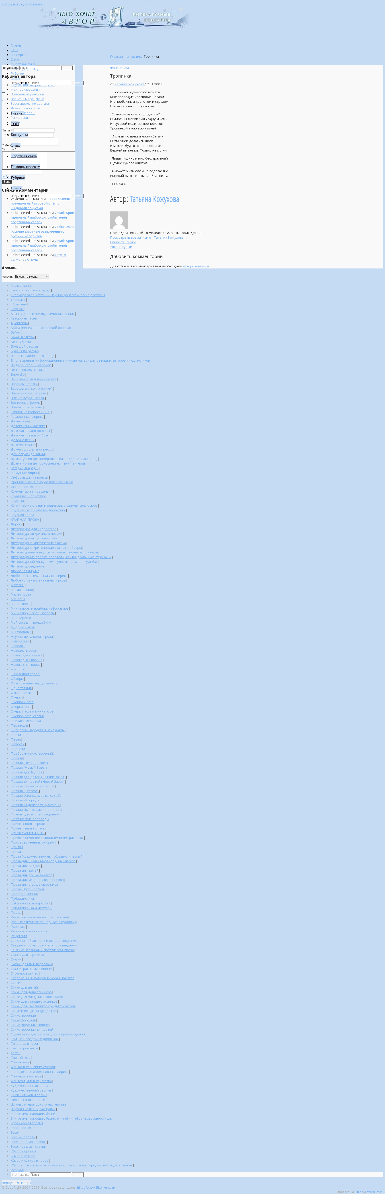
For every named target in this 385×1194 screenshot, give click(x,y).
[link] (15, 78)
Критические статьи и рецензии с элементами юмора (54, 505)
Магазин (17, 585)
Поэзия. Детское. (25, 790)
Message (9, 144)
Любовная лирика (25, 571)
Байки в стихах (23, 337)
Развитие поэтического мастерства (39, 917)
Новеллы (18, 645)
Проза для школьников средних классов (43, 861)
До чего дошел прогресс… (32, 449)
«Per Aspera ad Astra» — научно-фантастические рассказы (58, 295)
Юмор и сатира (23, 1155)
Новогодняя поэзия (26, 659)
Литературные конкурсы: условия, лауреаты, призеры (54, 552)
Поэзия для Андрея (26, 772)
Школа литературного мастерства (38, 1104)
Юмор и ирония (23, 1151)
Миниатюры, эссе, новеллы (33, 613)
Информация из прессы (30, 477)
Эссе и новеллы (23, 1137)
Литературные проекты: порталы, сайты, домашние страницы (61, 557)
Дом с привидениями (28, 454)
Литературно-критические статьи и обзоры (46, 547)
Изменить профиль (25, 108)
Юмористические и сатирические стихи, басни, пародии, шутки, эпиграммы (72, 1165)
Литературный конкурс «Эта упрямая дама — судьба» (54, 561)
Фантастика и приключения (33, 1067)
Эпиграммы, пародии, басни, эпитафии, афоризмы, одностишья (62, 1118)
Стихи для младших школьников (37, 996)
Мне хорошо (21, 617)
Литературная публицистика (34, 538)
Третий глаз (20, 1057)
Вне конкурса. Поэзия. (28, 393)
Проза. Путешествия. (28, 889)
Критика (17, 500)
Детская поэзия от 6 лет (30, 435)
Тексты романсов (25, 1048)
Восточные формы (26, 402)
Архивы (7, 276)
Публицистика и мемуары (31, 907)
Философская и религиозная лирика (39, 1071)
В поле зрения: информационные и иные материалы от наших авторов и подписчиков (80, 360)
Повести (18, 744)
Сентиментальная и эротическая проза (42, 950)
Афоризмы (19, 323)
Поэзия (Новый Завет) (29, 767)
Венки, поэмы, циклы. (28, 369)
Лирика (17, 524)
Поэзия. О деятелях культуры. (35, 805)
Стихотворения (23, 1020)
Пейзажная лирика (26, 720)
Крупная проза (22, 514)
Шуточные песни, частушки (33, 1109)
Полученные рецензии (28, 94)
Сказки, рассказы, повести (31, 968)
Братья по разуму (25, 351)
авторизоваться (196, 266)
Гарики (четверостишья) (30, 412)
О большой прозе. (25, 674)
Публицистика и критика (30, 903)
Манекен (18, 599)
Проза (16, 851)
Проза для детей (25, 870)
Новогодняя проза (26, 664)
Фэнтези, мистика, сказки (31, 1081)
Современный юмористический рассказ (42, 978)
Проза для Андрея (26, 865)
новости (17, 669)
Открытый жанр (24, 692)
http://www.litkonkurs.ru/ (96, 1187)
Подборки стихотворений (32, 753)
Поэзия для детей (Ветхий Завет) (38, 776)
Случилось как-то (24, 973)
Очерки (17, 697)
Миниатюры (20, 603)
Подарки (18, 748)
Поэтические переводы (30, 819)
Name (7, 130)
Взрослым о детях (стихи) (31, 388)
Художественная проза (29, 1085)
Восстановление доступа (30, 103)
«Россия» (18, 299)
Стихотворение (23, 1015)
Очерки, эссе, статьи (27, 716)
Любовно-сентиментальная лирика (39, 575)
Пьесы (16, 912)
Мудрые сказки (23, 627)
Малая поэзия (22, 589)
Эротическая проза (26, 1127)
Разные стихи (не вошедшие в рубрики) (43, 922)
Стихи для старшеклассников (34, 1001)
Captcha (9, 149)
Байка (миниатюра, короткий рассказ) (41, 327)
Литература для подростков (33, 528)
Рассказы (18, 926)
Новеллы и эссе (23, 650)
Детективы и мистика (28, 426)
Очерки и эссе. (22, 702)
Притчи (17, 847)
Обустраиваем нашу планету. (34, 683)
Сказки (16, 959)
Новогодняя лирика (26, 655)
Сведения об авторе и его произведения (44, 945)
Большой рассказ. (25, 346)
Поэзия (17, 758)
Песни (16, 734)
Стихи (15, 982)
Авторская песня (24, 318)
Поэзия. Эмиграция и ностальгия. (37, 809)
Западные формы (25, 472)
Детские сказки (23, 444)
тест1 (15, 1053)
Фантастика (133, 56)
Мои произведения (25, 89)
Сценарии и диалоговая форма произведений (48, 1034)
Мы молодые (21, 631)
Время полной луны (26, 407)
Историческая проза (27, 486)
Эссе (14, 1132)
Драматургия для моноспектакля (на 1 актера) (48, 463)
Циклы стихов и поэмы (29, 1095)
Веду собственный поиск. (31, 365)
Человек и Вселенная (28, 1099)
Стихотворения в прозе (30, 1024)
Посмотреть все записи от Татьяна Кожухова (149, 237)
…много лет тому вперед (31, 290)
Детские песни (23, 440)
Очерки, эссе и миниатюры (32, 711)
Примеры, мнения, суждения (34, 842)
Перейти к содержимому (22, 4)
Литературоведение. (28, 566)
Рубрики (17, 1169)
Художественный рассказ (31, 1090)
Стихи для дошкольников (31, 992)
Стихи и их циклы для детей (33, 1010)
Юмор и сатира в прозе (29, 1160)
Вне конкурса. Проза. (28, 397)
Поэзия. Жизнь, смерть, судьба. (36, 795)
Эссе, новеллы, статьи (28, 1146)
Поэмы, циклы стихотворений (35, 814)
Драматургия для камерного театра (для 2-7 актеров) (54, 458)
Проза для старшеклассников (34, 884)
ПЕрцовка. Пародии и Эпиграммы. (38, 730)
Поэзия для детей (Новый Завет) (38, 781)
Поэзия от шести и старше (32, 786)
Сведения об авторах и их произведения (44, 940)
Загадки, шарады (24, 468)
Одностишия (21, 688)
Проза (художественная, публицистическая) (46, 856)
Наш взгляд (20, 641)
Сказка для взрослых (27, 954)
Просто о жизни (24, 893)
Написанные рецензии (27, 99)
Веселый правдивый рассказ (33, 379)
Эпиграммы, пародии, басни (33, 1113)
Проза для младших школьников (37, 879)
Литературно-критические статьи (38, 543)
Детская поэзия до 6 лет (30, 430)
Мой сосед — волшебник (31, 622)
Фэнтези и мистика (26, 1076)
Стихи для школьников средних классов (43, 1006)
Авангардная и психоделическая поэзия (43, 313)
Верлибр (18, 374)
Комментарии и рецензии (32, 491)
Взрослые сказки (24, 383)
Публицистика (22, 898)
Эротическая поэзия (27, 1123)
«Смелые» (19, 304)
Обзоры (17, 678)
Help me (17, 309)
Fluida (358, 1192)
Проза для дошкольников (31, 875)
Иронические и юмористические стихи (42, 482)
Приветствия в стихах (28, 828)
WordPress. (375, 1192)
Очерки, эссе (21, 706)
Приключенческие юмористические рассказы (47, 837)
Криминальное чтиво (28, 496)
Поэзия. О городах (26, 800)
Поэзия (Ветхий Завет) (29, 762)
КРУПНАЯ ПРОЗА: (25, 519)
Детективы (20, 421)
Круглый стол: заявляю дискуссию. (38, 510)
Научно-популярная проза (32, 636)
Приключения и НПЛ (28, 833)
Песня (16, 739)
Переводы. (20, 725)
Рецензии (19, 936)
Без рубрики (21, 341)
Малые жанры (22, 285)
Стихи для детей (24, 987)
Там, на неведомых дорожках (35, 1038)
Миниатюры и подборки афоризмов (40, 608)
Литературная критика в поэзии (36, 533)
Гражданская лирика (27, 416)
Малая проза (21, 594)
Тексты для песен (25, 1043)
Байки (15, 332)
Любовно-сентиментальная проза (38, 580)
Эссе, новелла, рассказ (29, 1141)
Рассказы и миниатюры (29, 931)
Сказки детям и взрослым (31, 964)
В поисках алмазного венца (33, 355)
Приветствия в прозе (28, 823)
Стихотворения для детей (32, 1029)
